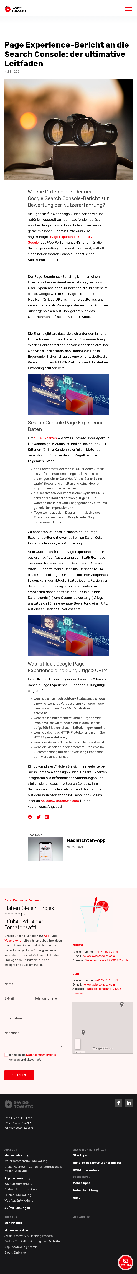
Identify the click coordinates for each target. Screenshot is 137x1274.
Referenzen (81, 1177)
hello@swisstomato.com (98, 956)
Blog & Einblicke (15, 1252)
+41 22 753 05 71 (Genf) (17, 1122)
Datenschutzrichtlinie (41, 1055)
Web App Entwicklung (18, 1200)
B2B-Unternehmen (87, 1170)
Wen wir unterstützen (89, 1149)
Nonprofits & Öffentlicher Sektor (97, 1162)
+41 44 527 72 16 (106, 951)
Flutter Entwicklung (17, 1195)
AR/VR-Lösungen (17, 1208)
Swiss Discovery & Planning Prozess (28, 1235)
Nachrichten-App (86, 840)
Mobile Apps (81, 1183)
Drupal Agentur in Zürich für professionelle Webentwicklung (33, 1168)
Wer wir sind (13, 1223)
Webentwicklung (16, 1155)
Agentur (10, 1217)
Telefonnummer (46, 998)
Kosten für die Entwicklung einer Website (32, 1241)
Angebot (10, 1149)
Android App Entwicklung (21, 1189)
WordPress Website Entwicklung (25, 1161)
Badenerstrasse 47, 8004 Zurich (106, 960)
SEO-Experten (45, 438)
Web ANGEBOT (82, 1217)
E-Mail (9, 998)
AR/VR (77, 1197)
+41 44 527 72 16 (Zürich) (18, 1118)
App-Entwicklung (17, 1178)
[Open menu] (128, 9)
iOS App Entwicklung (18, 1183)
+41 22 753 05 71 (106, 980)
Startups (80, 1155)
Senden (21, 1075)
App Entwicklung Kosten (20, 1247)
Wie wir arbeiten (16, 1230)
